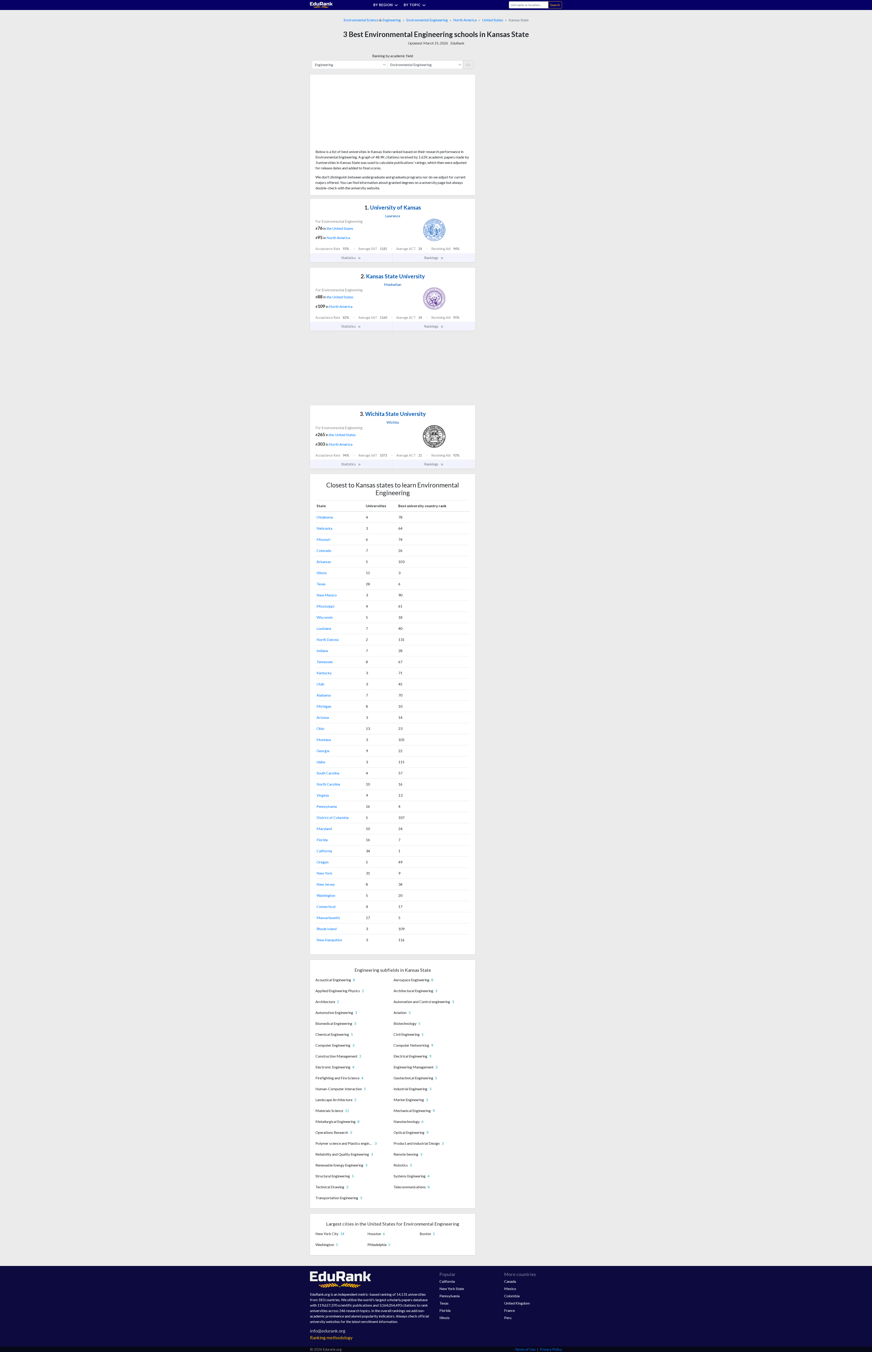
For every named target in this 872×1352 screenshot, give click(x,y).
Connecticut (326, 906)
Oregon (323, 862)
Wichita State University (393, 413)
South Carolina (328, 773)
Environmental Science (361, 20)
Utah (320, 684)
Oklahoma (325, 517)
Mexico (510, 1288)
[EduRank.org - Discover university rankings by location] (321, 4)
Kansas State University (393, 276)
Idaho (321, 762)
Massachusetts (328, 917)
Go (468, 64)
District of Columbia (333, 817)
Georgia (323, 751)
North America (465, 20)
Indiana (322, 650)
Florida (322, 840)
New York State (451, 1288)
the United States (340, 228)
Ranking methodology (331, 1337)
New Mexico (327, 595)
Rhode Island (327, 929)
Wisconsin (325, 617)
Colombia (512, 1296)
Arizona (323, 717)
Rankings (431, 257)
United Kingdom (517, 1303)
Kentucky (324, 673)
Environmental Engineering (427, 20)
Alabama (324, 695)
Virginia (323, 795)
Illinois (322, 573)
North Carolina (328, 784)
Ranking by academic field (392, 56)
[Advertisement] (349, 113)
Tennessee (325, 662)
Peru (507, 1317)
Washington (326, 895)
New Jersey (326, 884)
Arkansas (324, 561)
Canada (510, 1281)
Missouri (323, 539)
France (509, 1310)
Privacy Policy (551, 1349)
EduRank (457, 43)
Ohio (320, 728)
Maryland (324, 828)
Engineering (391, 20)
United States (492, 20)
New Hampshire (329, 940)
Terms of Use (525, 1349)
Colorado (324, 550)
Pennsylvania (327, 806)
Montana (324, 739)
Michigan (324, 706)
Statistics (349, 257)
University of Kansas (392, 207)
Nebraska (324, 528)
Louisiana (324, 628)
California (324, 851)
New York (324, 873)
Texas (321, 584)
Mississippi (325, 606)
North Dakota (328, 639)
